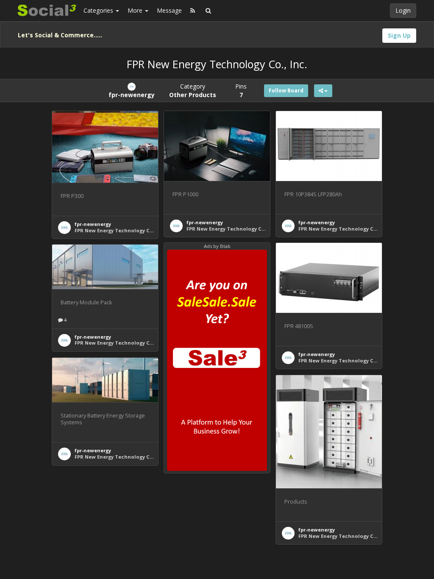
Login (403, 10)
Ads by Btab (217, 246)
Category (192, 90)
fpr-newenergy (93, 224)
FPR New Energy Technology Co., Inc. (120, 230)
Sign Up (399, 35)
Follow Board (286, 90)
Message (169, 10)
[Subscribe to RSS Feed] (192, 10)
